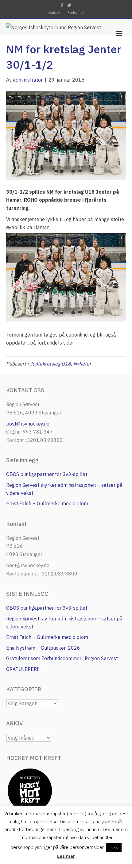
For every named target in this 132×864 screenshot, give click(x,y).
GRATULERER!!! (23, 669)
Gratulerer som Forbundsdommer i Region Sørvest (62, 658)
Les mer (66, 856)
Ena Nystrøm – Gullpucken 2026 (43, 648)
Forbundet (76, 12)
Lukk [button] (114, 847)
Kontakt (54, 12)
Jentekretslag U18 (50, 364)
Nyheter (82, 364)
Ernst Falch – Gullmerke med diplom (47, 503)
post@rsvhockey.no (27, 424)
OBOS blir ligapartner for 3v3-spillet (46, 474)
